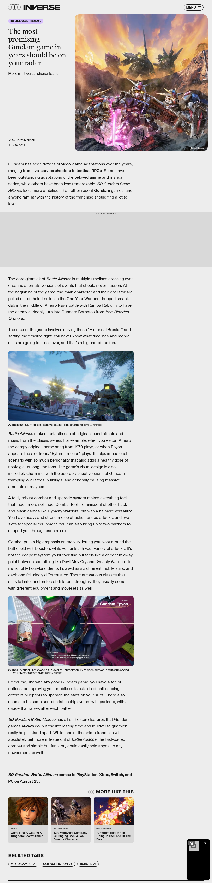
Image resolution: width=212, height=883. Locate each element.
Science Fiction (55, 864)
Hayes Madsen (25, 140)
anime (95, 177)
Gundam (102, 190)
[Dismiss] (205, 843)
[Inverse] (42, 7)
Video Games (21, 864)
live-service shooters (51, 170)
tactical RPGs (89, 170)
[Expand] (191, 843)
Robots (86, 864)
